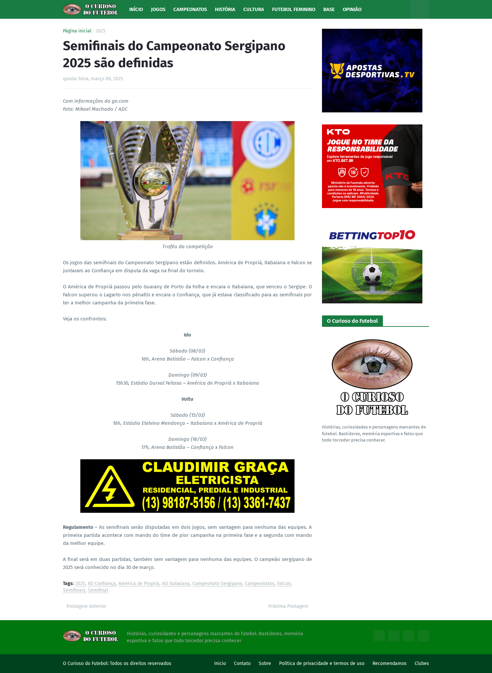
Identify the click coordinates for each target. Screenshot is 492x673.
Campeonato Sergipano (217, 583)
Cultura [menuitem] (253, 9)
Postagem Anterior (86, 606)
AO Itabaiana (176, 583)
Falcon (284, 583)
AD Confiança (102, 583)
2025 (100, 31)
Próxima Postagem (288, 606)
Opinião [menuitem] (352, 9)
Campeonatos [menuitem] (190, 9)
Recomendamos (390, 663)
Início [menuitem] (136, 9)
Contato (242, 663)
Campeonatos (259, 583)
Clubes (422, 663)
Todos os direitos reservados (140, 663)
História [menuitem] (225, 9)
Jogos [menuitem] (158, 9)
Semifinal (98, 590)
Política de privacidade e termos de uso (321, 663)
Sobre (265, 663)
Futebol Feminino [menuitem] (293, 9)
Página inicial (77, 31)
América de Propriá (138, 583)
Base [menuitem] (329, 9)
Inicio (220, 663)
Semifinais (74, 590)
